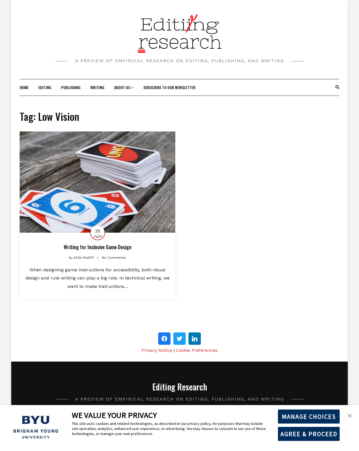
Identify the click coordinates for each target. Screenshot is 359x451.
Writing (97, 87)
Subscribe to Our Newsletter (169, 87)
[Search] (337, 87)
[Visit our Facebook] (164, 338)
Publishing (70, 87)
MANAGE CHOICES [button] (309, 416)
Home (24, 87)
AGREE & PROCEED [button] (308, 434)
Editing (44, 87)
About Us (122, 87)
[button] (349, 415)
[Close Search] (334, 87)
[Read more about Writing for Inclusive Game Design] (97, 182)
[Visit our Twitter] (179, 338)
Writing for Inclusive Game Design (98, 247)
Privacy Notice (156, 350)
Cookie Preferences (197, 350)
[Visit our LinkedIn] (194, 338)
